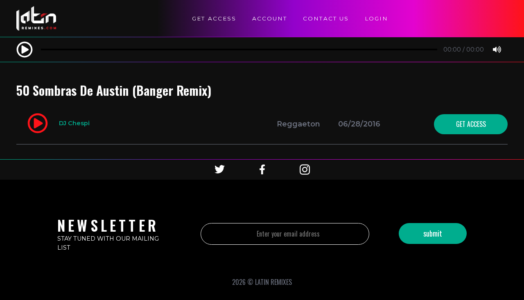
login (376, 18)
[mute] (497, 50)
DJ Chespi (74, 123)
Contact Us (326, 18)
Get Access (214, 18)
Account (269, 18)
